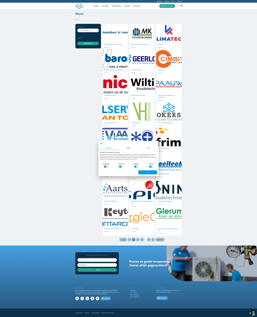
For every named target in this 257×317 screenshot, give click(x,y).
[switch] (121, 166)
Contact (173, 1)
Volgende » (160, 239)
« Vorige (123, 239)
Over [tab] (148, 147)
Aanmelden (163, 298)
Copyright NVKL (79, 313)
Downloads (159, 1)
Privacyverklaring (95, 313)
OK (147, 172)
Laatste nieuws (133, 293)
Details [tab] (128, 147)
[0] (181, 6)
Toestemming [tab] (108, 147)
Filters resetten (88, 43)
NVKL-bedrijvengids (134, 295)
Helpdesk (106, 298)
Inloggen (179, 1)
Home (76, 20)
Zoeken (98, 270)
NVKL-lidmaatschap (134, 297)
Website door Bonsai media (108, 313)
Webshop (167, 1)
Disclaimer (87, 313)
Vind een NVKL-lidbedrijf (167, 6)
